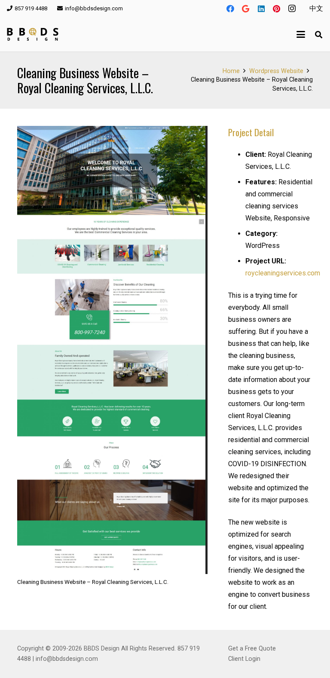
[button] (301, 34)
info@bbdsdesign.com (67, 659)
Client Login (244, 659)
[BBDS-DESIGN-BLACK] (32, 34)
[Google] (246, 8)
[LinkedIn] (261, 8)
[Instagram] (292, 8)
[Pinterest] (276, 8)
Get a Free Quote (252, 648)
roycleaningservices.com (282, 273)
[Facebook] (230, 8)
